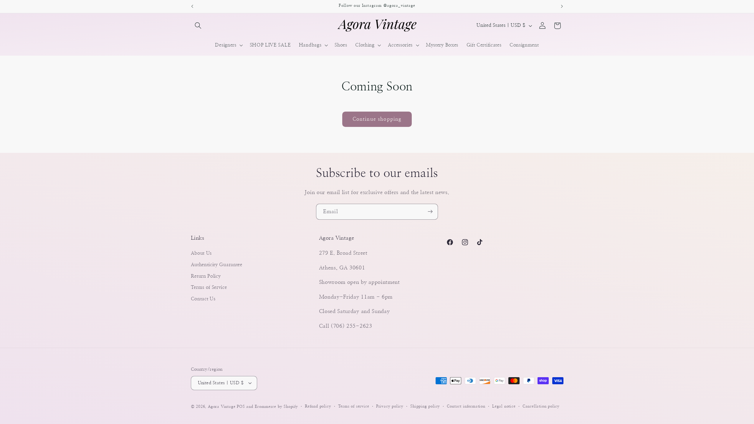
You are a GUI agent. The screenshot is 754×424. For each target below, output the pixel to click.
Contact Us (203, 299)
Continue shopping (377, 119)
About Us (201, 253)
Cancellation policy (541, 406)
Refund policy (318, 406)
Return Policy (206, 276)
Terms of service (353, 406)
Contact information (466, 406)
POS (241, 407)
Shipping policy (425, 406)
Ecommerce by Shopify (276, 407)
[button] (198, 25)
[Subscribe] (430, 212)
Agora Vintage (221, 407)
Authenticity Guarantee (216, 264)
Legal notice (504, 406)
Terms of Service (209, 287)
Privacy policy (390, 406)
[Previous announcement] (192, 6)
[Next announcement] (561, 6)
